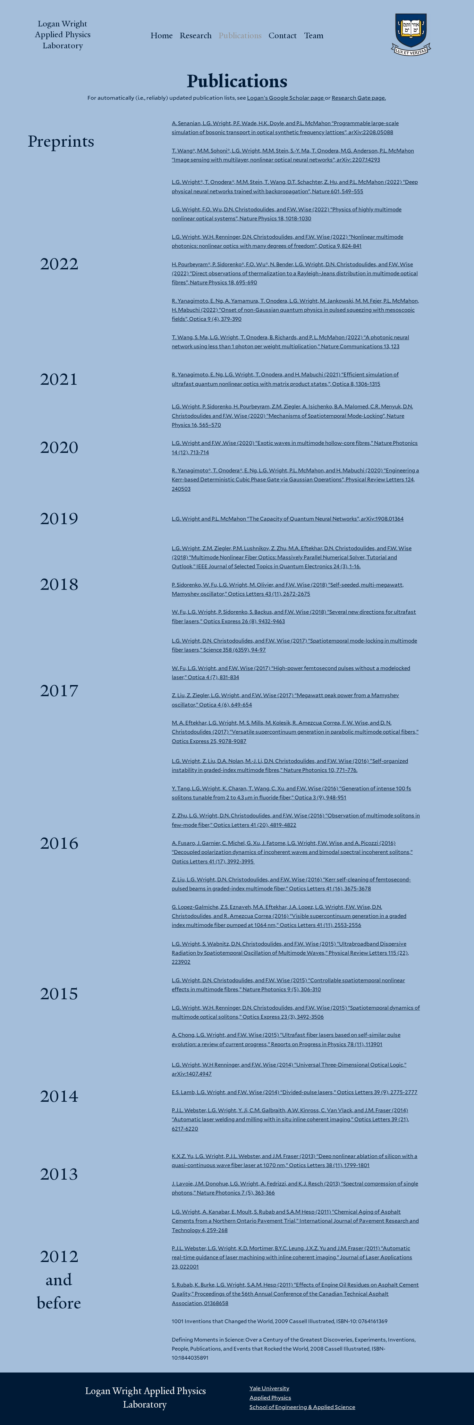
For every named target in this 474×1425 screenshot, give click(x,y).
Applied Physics (270, 1397)
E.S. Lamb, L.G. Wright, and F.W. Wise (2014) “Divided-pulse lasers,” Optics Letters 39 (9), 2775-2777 (294, 1092)
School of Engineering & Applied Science (302, 1406)
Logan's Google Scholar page (286, 97)
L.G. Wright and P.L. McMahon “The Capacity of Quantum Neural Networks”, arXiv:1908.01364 (288, 518)
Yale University (269, 1388)
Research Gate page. (359, 97)
